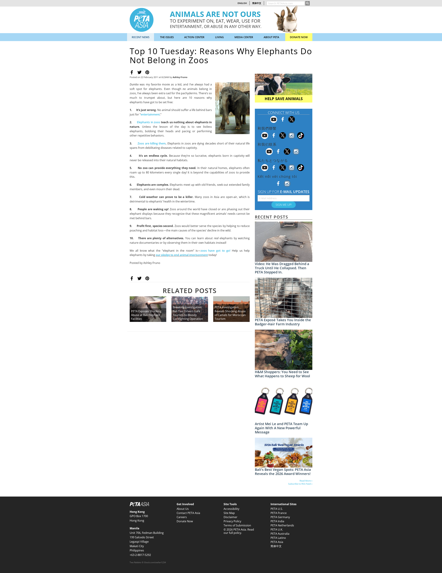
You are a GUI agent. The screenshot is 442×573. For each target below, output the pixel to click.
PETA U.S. (277, 509)
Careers (182, 517)
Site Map (229, 513)
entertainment (150, 114)
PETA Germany (280, 517)
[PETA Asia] (141, 19)
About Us (183, 509)
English (242, 3)
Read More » (306, 480)
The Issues (167, 37)
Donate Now (299, 37)
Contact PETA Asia (188, 513)
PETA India (277, 521)
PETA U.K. (277, 529)
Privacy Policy (232, 521)
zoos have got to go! (216, 250)
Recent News (140, 37)
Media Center (243, 37)
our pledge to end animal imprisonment (182, 255)
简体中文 (256, 3)
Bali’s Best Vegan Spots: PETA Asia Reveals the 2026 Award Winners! (283, 471)
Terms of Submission (237, 525)
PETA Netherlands (282, 525)
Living (219, 37)
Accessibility (231, 509)
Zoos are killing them (152, 143)
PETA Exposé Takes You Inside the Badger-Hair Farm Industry (283, 322)
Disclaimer (230, 517)
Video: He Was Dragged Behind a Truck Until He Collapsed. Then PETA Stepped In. (282, 267)
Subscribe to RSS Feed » (300, 483)
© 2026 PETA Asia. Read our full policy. (239, 531)
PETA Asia (277, 542)
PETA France (279, 513)
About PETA (271, 37)
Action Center (194, 37)
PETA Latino (278, 538)
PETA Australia (280, 534)
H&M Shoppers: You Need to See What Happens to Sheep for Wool (282, 374)
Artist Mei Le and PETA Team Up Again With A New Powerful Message (281, 427)
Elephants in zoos (148, 122)
